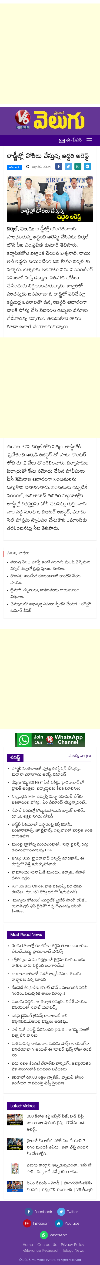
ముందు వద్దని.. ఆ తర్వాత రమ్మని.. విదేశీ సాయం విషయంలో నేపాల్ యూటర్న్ (49, 1005)
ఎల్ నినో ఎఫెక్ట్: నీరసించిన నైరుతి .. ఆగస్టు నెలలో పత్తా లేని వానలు (50, 1033)
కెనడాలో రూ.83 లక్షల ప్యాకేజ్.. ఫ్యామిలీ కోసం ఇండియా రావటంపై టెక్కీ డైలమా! (48, 1081)
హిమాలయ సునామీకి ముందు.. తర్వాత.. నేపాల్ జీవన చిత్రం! (48, 876)
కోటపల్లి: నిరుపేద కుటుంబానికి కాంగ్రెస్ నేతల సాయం (45, 580)
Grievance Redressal (40, 1251)
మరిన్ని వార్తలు (80, 756)
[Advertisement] (50, 53)
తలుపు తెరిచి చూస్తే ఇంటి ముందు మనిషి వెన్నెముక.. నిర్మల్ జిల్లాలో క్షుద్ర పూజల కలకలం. (51, 566)
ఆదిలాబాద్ (14, 167)
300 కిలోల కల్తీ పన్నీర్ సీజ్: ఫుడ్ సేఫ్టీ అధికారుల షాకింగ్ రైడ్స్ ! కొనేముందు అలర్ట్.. (56, 1123)
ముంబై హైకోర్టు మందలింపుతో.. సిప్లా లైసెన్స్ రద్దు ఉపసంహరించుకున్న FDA (50, 848)
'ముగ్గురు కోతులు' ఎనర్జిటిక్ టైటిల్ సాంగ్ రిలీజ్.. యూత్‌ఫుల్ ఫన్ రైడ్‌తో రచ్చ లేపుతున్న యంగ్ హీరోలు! (49, 906)
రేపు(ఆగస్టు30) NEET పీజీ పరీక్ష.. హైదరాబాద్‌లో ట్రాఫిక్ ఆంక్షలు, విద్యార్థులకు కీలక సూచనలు (48, 786)
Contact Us (47, 1245)
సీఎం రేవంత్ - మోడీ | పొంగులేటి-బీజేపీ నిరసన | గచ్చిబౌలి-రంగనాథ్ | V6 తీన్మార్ (60, 1187)
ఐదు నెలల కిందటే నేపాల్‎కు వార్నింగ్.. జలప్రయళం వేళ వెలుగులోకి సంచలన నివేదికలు (51, 1067)
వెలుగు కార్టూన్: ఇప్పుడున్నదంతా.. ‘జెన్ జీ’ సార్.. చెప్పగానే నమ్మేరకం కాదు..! (59, 1169)
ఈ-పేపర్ (74, 140)
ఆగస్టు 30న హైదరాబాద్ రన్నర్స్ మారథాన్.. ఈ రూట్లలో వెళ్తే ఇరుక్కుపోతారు (48, 862)
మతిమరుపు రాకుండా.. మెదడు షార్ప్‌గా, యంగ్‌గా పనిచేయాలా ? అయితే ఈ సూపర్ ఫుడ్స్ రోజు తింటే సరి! (52, 1050)
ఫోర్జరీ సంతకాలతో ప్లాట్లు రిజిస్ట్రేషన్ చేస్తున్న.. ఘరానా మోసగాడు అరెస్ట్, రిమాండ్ (46, 772)
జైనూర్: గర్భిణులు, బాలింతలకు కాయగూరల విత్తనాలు (45, 594)
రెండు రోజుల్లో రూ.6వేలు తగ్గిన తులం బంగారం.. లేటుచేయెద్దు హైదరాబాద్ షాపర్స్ (50, 949)
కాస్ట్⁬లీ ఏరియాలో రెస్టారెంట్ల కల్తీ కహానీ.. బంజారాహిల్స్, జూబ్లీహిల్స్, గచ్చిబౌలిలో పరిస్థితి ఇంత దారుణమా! (52, 831)
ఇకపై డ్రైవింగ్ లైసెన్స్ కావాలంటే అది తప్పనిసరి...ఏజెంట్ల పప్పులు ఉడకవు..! (40, 1019)
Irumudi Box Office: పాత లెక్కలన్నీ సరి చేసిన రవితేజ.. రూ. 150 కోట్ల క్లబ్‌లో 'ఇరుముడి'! (47, 889)
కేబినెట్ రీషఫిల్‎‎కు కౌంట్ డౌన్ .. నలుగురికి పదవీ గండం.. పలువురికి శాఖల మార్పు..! (49, 991)
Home (28, 1245)
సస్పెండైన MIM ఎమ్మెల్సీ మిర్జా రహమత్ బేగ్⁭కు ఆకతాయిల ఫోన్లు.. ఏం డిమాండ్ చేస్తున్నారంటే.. (49, 800)
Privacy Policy (72, 1245)
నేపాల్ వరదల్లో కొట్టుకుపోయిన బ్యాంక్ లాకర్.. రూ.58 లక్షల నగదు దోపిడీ (48, 814)
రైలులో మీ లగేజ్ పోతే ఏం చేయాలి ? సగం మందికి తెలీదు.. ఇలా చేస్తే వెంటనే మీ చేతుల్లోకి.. (57, 1148)
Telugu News (73, 1251)
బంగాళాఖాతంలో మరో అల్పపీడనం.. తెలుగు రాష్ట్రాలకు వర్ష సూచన (46, 977)
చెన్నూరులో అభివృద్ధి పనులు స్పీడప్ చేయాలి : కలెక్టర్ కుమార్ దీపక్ (51, 608)
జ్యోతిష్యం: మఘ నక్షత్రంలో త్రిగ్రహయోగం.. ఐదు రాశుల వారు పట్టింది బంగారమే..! (48, 963)
